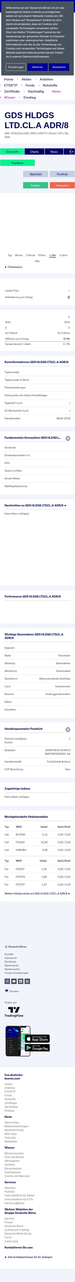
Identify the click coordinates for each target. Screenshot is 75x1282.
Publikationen (13, 1172)
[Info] (67, 438)
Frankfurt (17, 163)
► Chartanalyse (13, 266)
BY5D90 (20, 834)
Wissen (9, 97)
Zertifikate (12, 91)
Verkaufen (62, 185)
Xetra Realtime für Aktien (20, 1195)
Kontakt (9, 954)
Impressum (11, 957)
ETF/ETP (10, 85)
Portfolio (62, 174)
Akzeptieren (59, 67)
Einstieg (30, 97)
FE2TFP (20, 884)
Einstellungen (16, 67)
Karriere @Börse (14, 1203)
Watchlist (36, 174)
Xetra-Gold (11, 1241)
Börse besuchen (14, 1153)
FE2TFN (20, 876)
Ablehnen (37, 67)
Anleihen (46, 79)
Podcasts (10, 1137)
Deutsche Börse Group (18, 1233)
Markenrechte (12, 969)
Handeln (10, 1164)
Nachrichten (12, 1122)
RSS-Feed (11, 1134)
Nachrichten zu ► (36, 505)
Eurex (8, 1237)
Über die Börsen (14, 1157)
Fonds (30, 85)
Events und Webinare (17, 1176)
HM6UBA (21, 849)
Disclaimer (10, 961)
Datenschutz (12, 965)
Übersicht (12, 152)
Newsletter (11, 1141)
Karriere (9, 1218)
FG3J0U (20, 842)
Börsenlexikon (13, 1168)
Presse (9, 1222)
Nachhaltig (36, 91)
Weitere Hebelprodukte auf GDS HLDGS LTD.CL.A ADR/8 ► (37, 893)
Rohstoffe (50, 85)
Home (8, 79)
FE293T (20, 869)
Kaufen (35, 185)
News (56, 91)
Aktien (26, 79)
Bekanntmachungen (17, 1126)
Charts (34, 152)
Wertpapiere (12, 1161)
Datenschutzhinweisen (35, 56)
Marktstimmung (14, 1130)
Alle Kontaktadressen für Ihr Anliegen (28, 1257)
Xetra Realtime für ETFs (19, 1199)
